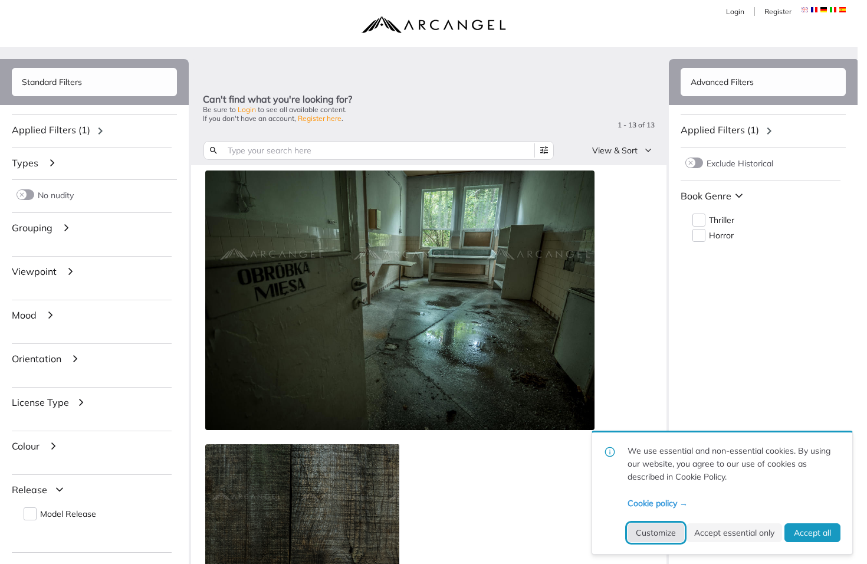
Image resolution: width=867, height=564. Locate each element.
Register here (319, 118)
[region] (94, 130)
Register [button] (778, 11)
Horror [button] (721, 236)
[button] (814, 9)
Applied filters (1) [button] (51, 130)
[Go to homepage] (433, 25)
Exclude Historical (740, 163)
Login (735, 11)
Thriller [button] (721, 220)
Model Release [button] (68, 514)
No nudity (56, 195)
